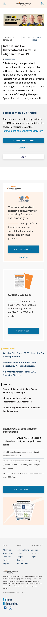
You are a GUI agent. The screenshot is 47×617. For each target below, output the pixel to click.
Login (23, 156)
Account (34, 550)
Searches (20, 560)
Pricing (6, 560)
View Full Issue (23, 331)
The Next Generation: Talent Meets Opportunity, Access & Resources (20, 364)
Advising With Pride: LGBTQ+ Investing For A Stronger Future (23, 355)
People (20, 556)
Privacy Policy (20, 593)
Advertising (8, 553)
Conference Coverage (8, 38)
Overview (7, 556)
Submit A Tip (22, 563)
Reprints (7, 563)
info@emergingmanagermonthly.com (23, 130)
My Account (37, 545)
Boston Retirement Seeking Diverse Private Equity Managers (20, 391)
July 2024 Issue (36, 38)
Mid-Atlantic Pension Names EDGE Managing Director (19, 373)
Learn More (23, 147)
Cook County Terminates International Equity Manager (22, 409)
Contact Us (35, 553)
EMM (5, 545)
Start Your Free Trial (23, 140)
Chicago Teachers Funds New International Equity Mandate (17, 400)
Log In (33, 556)
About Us (7, 550)
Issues (19, 553)
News (19, 545)
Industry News (23, 550)
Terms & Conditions (9, 593)
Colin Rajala (10, 59)
